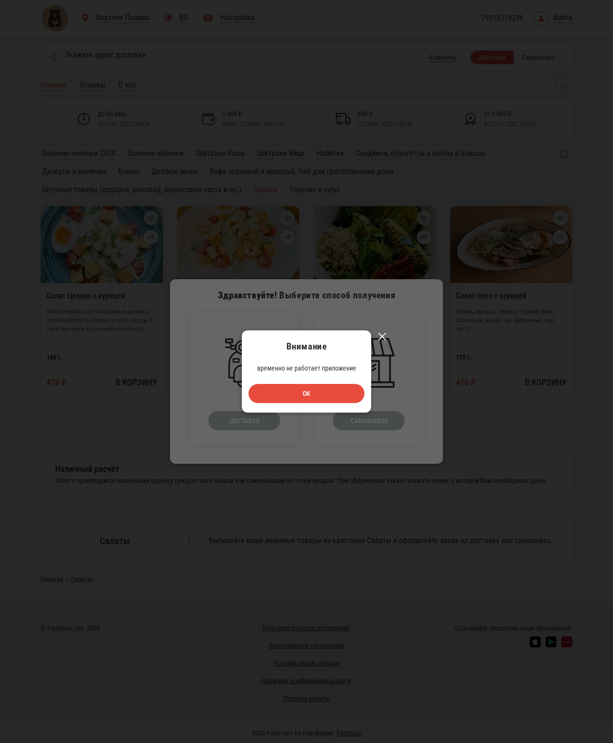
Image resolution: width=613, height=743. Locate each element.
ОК (306, 393)
